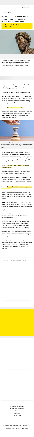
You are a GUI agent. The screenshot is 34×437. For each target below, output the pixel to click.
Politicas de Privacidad (17, 408)
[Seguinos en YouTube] (18, 430)
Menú (32, 7)
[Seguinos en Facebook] (14, 430)
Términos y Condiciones (17, 406)
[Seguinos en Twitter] (16, 430)
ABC (4, 7)
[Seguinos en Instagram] (19, 430)
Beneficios (17, 413)
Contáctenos (17, 415)
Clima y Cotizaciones (20, 7)
